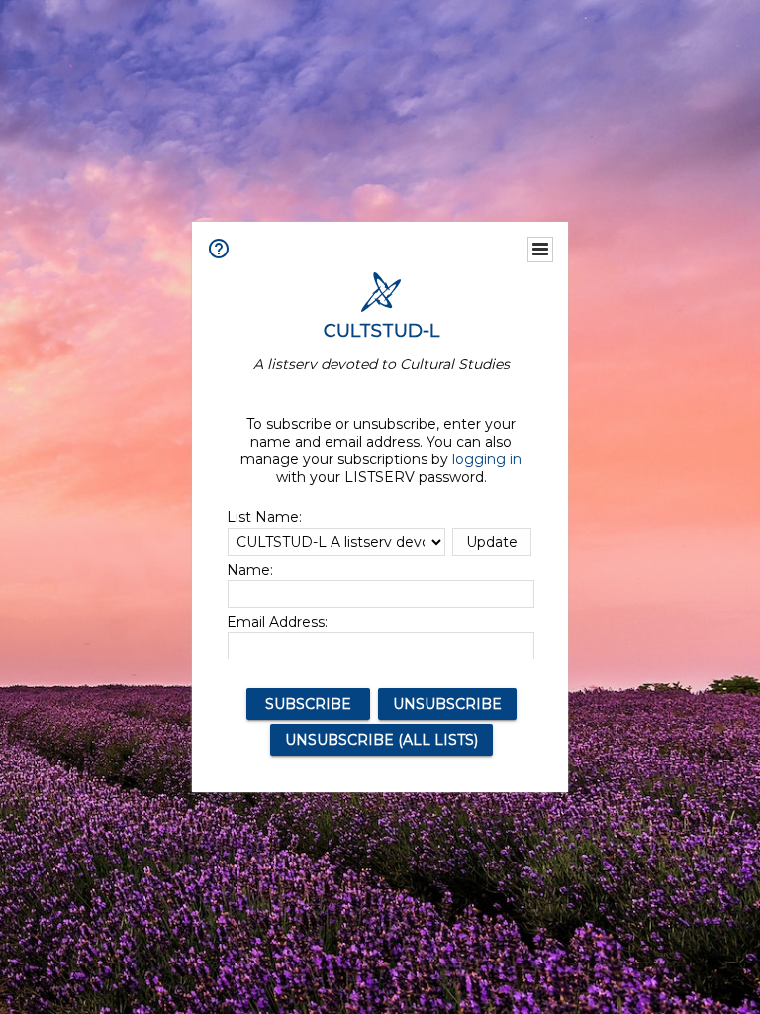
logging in (487, 459)
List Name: (264, 517)
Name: (250, 570)
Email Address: (277, 622)
